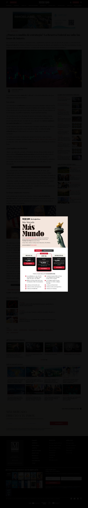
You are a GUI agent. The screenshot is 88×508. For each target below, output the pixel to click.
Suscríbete (29, 263)
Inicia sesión (34, 245)
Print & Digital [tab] (48, 250)
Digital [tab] (38, 250)
